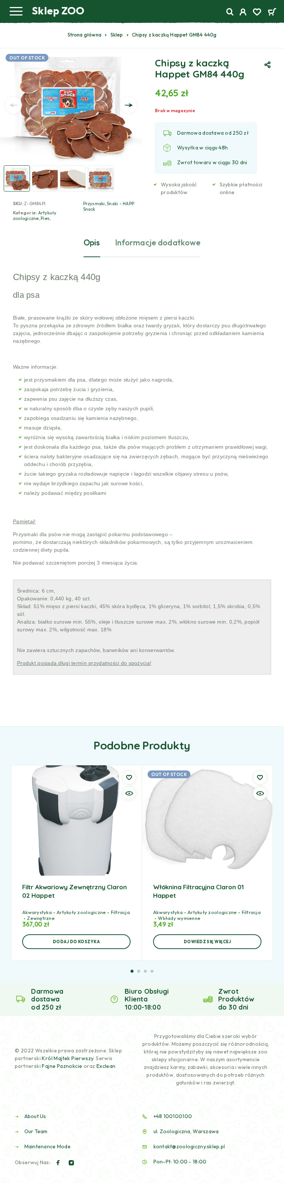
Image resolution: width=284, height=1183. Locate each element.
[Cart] (272, 12)
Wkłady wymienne (179, 918)
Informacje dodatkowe (158, 242)
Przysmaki (94, 203)
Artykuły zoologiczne (35, 215)
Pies (45, 218)
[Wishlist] (257, 13)
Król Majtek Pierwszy (67, 1058)
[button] (76, 941)
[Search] (230, 12)
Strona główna (85, 35)
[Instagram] (71, 1162)
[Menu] (16, 11)
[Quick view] (129, 793)
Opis (92, 242)
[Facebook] (58, 1162)
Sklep (117, 35)
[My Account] (243, 13)
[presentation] (14, 105)
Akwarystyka (37, 912)
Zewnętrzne (41, 918)
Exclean (106, 1066)
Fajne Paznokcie (62, 1066)
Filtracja (120, 912)
